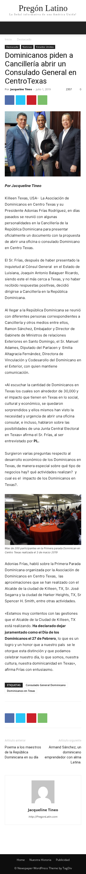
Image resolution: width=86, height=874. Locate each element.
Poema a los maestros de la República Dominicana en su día (23, 752)
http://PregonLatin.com (43, 816)
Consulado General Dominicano (46, 685)
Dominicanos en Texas (21, 691)
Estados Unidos (45, 46)
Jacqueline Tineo (21, 89)
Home (21, 860)
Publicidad (63, 860)
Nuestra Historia (40, 860)
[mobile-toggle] (8, 27)
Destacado (24, 39)
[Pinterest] (31, 100)
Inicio (8, 39)
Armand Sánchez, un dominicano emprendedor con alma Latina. (63, 754)
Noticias (27, 46)
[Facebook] (9, 100)
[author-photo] (43, 803)
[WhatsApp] (42, 100)
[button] (79, 27)
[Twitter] (20, 100)
